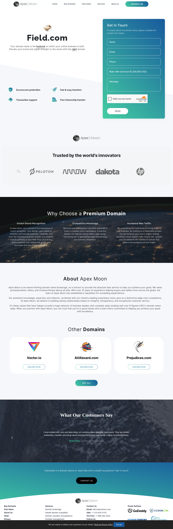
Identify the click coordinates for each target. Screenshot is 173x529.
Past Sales (86, 4)
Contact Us (86, 480)
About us (115, 4)
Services (101, 4)
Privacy (7, 519)
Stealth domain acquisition (56, 513)
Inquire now (34, 367)
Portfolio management (54, 519)
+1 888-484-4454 (98, 516)
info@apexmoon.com (98, 509)
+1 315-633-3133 (96, 513)
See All (86, 383)
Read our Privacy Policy (103, 525)
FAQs (6, 516)
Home (54, 4)
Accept (119, 525)
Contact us (137, 4)
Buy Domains (69, 4)
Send (118, 111)
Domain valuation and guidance (58, 516)
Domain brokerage (53, 509)
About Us (8, 513)
